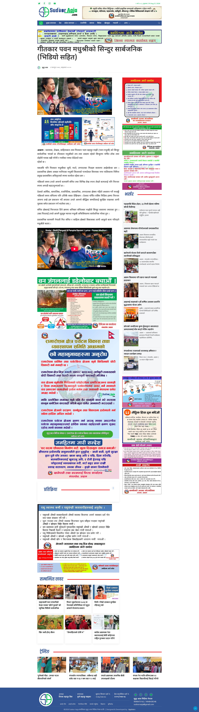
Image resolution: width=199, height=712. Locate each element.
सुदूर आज (45, 67)
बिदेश (99, 23)
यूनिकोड (110, 704)
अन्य (125, 23)
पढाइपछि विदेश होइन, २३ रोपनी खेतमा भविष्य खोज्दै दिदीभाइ (141, 205)
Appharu (131, 710)
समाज (92, 23)
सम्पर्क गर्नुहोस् (94, 704)
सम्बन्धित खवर (51, 579)
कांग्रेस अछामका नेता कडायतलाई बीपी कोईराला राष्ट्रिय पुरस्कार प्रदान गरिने (104, 635)
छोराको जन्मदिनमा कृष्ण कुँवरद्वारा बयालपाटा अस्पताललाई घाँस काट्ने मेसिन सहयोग (141, 328)
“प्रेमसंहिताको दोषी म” (75, 632)
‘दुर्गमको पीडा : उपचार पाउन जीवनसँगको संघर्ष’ (48, 677)
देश (60, 23)
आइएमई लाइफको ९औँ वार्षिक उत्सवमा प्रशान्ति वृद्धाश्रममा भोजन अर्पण (142, 303)
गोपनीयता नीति (82, 704)
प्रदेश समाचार (69, 23)
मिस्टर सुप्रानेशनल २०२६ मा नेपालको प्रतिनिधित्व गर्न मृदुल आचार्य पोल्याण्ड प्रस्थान (78, 605)
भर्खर (129, 194)
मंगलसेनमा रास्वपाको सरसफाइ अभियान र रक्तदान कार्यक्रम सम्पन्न (140, 352)
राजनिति (83, 23)
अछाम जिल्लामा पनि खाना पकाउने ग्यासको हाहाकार (140, 279)
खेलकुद (107, 23)
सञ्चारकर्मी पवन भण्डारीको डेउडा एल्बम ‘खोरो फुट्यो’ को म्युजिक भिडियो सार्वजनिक (50, 605)
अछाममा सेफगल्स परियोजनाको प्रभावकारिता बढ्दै (141, 230)
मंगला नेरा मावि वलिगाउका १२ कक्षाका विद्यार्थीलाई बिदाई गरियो (145, 677)
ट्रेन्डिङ (44, 651)
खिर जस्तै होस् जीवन (47, 632)
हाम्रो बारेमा (72, 704)
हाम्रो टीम (63, 704)
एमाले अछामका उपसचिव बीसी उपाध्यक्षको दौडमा (112, 677)
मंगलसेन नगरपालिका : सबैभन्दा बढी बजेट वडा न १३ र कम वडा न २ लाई (83, 677)
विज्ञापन (103, 704)
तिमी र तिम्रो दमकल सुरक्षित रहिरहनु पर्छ (105, 603)
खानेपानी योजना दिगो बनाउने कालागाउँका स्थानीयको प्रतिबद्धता (140, 254)
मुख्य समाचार (51, 23)
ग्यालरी (115, 23)
